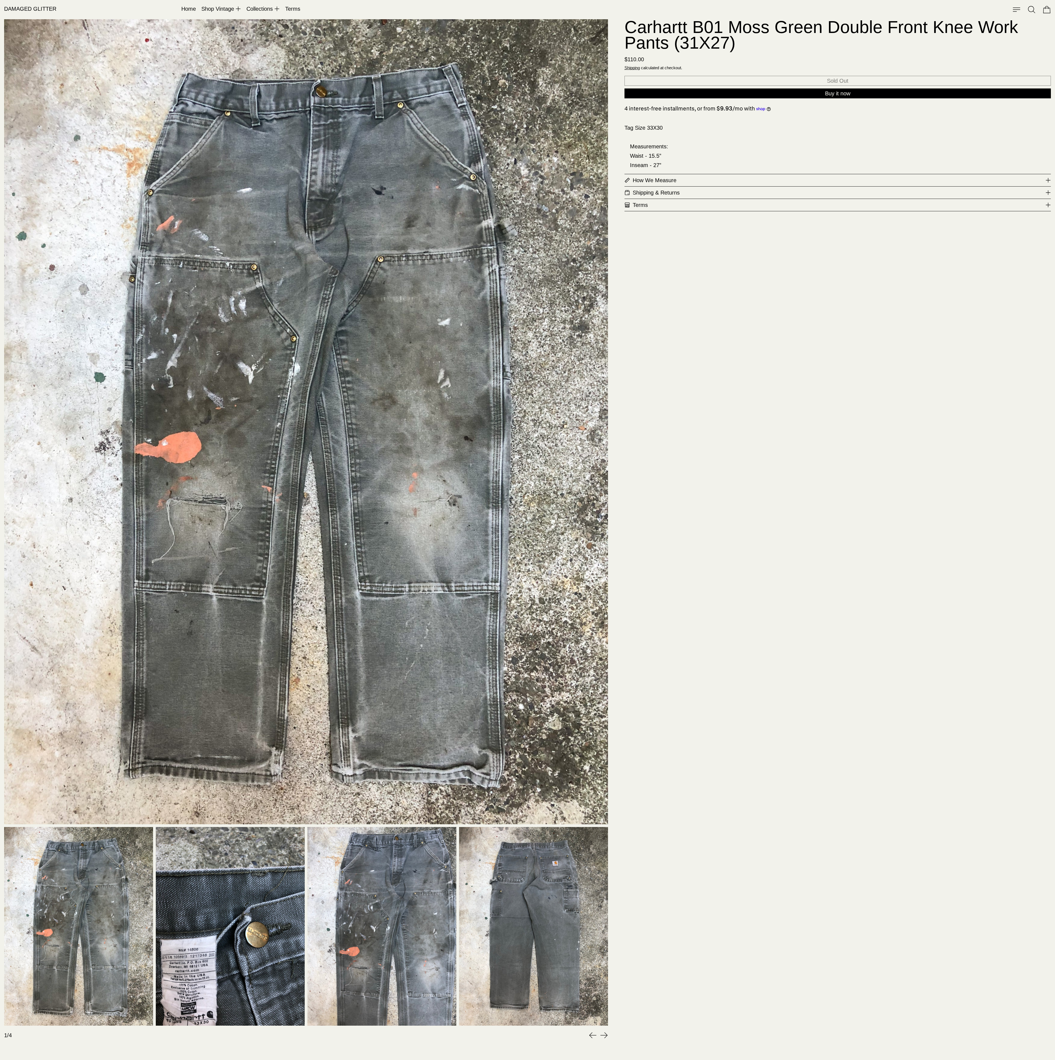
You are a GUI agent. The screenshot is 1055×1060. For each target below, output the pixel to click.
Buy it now (837, 93)
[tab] (78, 926)
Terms (292, 9)
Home (188, 9)
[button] (1032, 9)
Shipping (632, 67)
